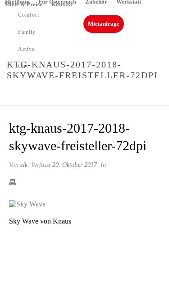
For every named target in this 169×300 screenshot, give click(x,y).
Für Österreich (57, 1)
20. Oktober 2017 (74, 164)
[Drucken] (17, 182)
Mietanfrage (103, 23)
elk (23, 164)
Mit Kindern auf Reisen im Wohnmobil (104, 94)
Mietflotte (17, 1)
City (23, 66)
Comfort (28, 15)
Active (26, 49)
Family (27, 32)
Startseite (24, 94)
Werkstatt (128, 1)
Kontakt (61, 4)
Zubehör (96, 1)
